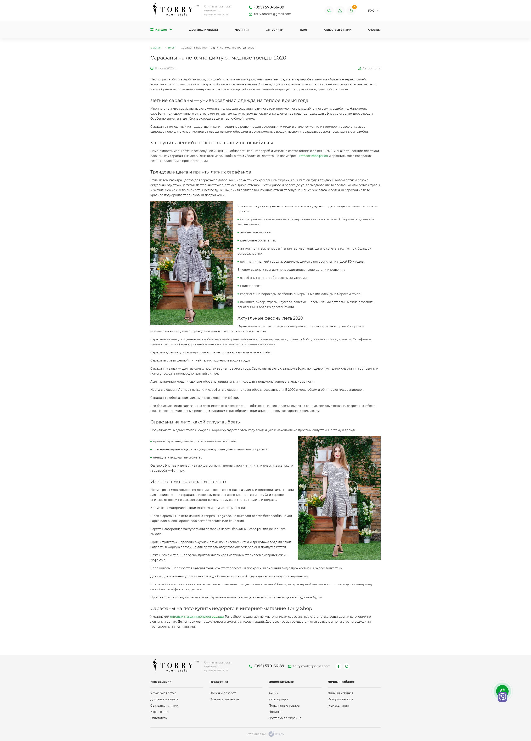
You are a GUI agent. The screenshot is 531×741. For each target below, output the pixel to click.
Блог (303, 30)
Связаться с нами (337, 30)
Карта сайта (159, 712)
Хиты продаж (279, 699)
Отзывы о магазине (224, 699)
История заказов (340, 699)
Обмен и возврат (222, 693)
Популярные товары (284, 705)
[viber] (502, 697)
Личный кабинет (340, 693)
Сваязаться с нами (164, 705)
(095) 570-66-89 (268, 7)
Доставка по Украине (285, 718)
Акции (274, 693)
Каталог (161, 30)
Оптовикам (274, 30)
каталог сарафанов (313, 156)
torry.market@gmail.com (272, 14)
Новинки (242, 30)
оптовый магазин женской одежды (197, 617)
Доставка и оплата (203, 30)
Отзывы (374, 30)
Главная (156, 47)
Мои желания (338, 705)
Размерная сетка (163, 693)
